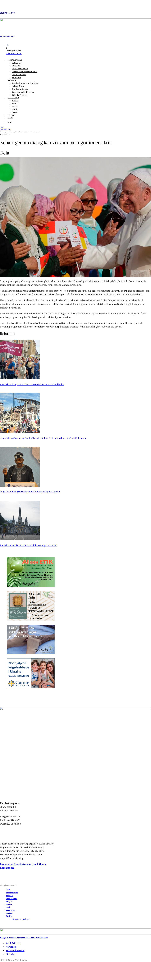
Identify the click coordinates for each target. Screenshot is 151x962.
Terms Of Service (15, 950)
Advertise (11, 946)
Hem (8, 890)
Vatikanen (17, 63)
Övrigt (15, 112)
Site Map (10, 954)
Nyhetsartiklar (15, 60)
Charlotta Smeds (20, 89)
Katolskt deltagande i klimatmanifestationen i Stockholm (32, 384)
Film (14, 103)
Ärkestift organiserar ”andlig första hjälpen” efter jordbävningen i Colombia (43, 437)
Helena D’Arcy (19, 86)
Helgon (11, 115)
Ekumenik (16, 78)
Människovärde (19, 75)
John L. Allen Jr (19, 95)
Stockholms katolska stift (24, 72)
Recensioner (13, 98)
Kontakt (9, 913)
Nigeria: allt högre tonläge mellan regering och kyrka (30, 491)
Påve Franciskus (20, 69)
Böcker (15, 101)
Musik (15, 106)
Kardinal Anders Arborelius (25, 83)
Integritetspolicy (20, 919)
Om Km (9, 916)
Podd (14, 109)
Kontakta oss (7, 867)
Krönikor (12, 80)
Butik (10, 118)
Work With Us (13, 943)
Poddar (9, 904)
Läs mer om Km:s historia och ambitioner (23, 864)
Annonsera (10, 910)
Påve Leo (16, 66)
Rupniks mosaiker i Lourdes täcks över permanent (28, 545)
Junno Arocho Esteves (23, 92)
